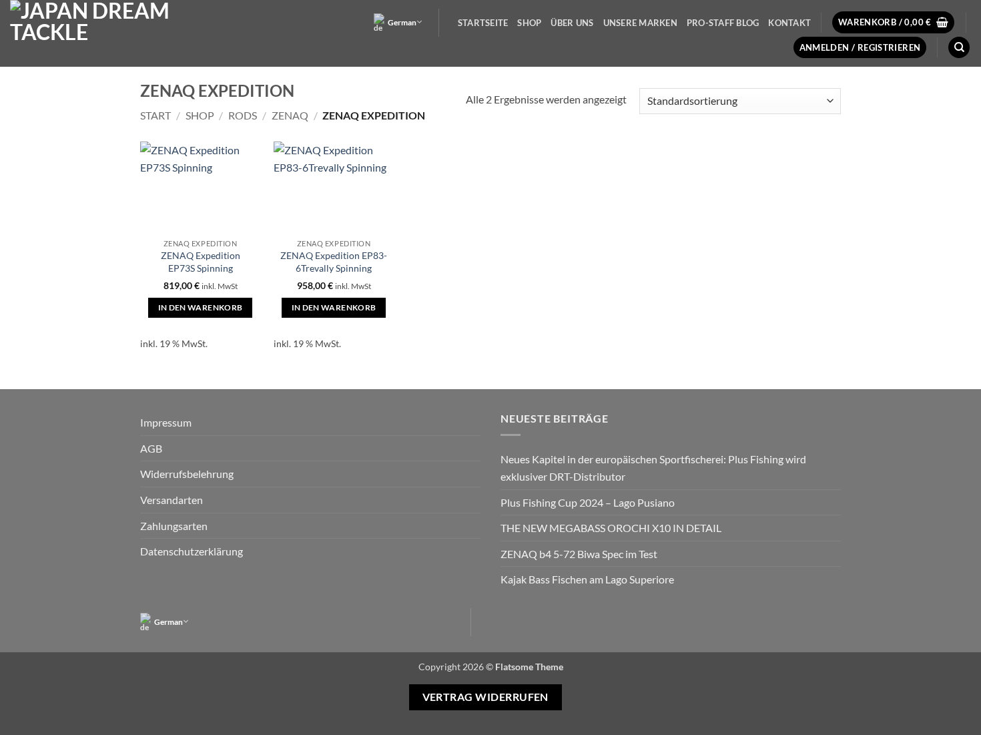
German (402, 22)
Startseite (483, 22)
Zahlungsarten (174, 525)
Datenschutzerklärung (191, 551)
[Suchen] (959, 48)
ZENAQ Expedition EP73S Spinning (200, 262)
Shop (529, 22)
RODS (242, 115)
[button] (893, 22)
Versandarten (171, 499)
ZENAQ (290, 115)
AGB (151, 448)
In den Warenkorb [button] (200, 307)
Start (155, 115)
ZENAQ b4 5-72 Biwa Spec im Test (579, 553)
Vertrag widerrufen (485, 697)
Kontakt (789, 22)
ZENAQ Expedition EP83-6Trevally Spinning (333, 262)
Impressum (166, 422)
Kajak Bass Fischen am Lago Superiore (587, 579)
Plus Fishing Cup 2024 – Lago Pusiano (588, 502)
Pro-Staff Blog (723, 22)
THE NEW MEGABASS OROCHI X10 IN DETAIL (611, 527)
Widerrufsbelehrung (187, 473)
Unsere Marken (640, 22)
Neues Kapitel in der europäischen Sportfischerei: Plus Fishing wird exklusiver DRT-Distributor (653, 468)
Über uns (572, 22)
